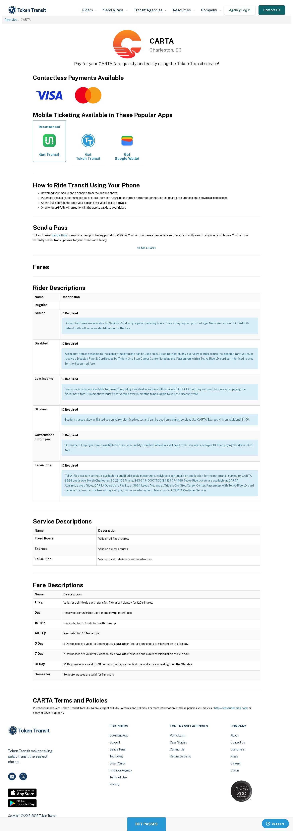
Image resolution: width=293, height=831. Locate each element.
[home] (28, 10)
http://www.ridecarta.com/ (231, 708)
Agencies (11, 19)
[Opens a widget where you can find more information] (275, 824)
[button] (89, 10)
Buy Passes (146, 824)
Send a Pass (59, 235)
